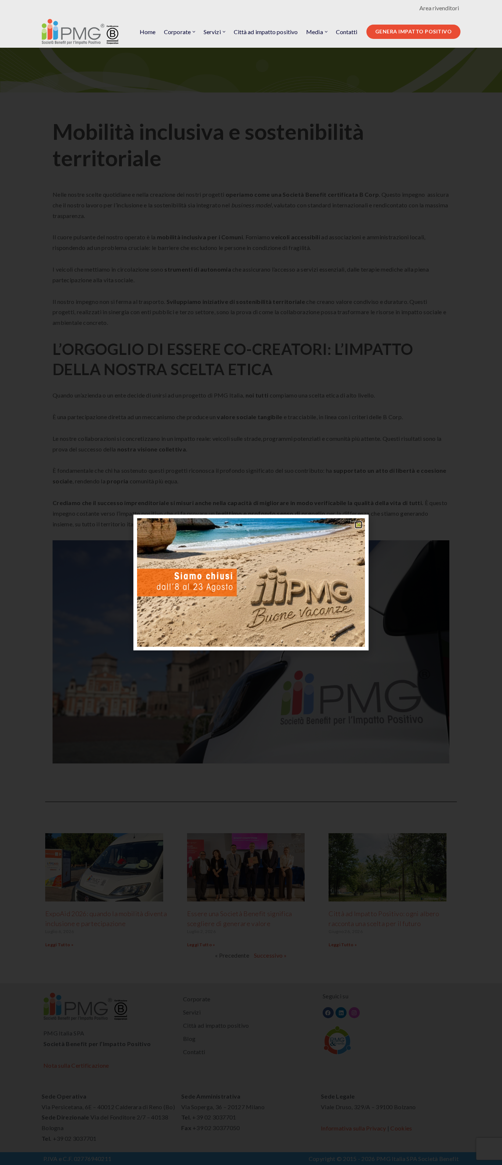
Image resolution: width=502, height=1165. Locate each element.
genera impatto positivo (413, 31)
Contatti (347, 31)
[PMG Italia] (82, 32)
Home (147, 31)
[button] (194, 31)
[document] (251, 582)
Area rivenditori (439, 7)
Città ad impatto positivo (266, 31)
